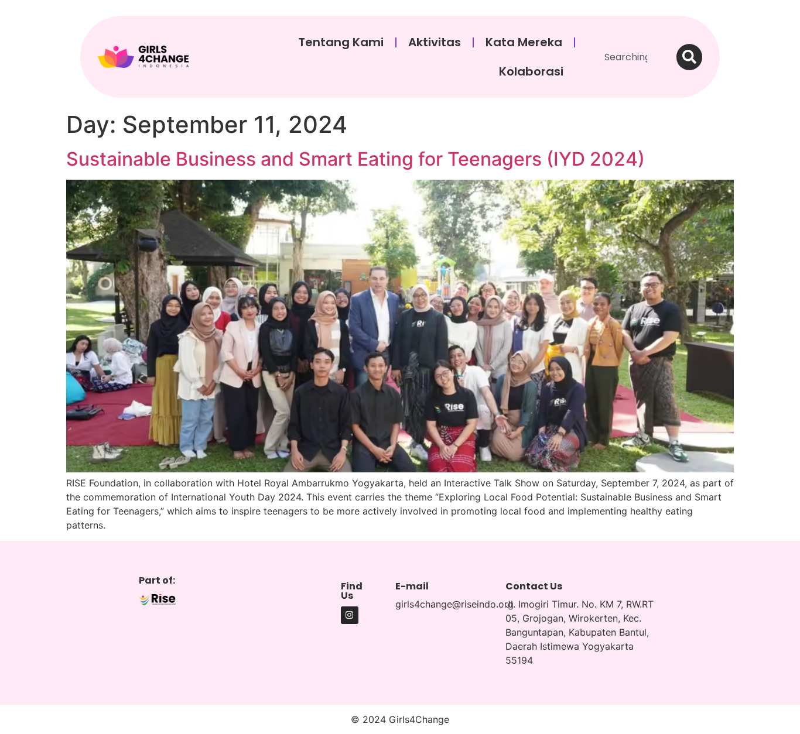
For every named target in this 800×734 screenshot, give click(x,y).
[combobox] (629, 57)
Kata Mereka (524, 42)
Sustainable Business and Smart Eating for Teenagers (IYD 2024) (355, 159)
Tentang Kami (341, 42)
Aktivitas (434, 42)
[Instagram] (349, 615)
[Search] (689, 57)
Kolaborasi (531, 71)
